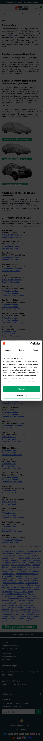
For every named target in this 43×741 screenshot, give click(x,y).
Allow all (21, 389)
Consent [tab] (7, 350)
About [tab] (35, 350)
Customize (20, 396)
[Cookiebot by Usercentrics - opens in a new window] (30, 343)
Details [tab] (21, 350)
